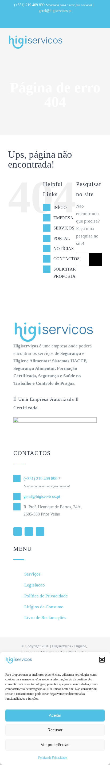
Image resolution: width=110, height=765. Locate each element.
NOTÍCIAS (63, 248)
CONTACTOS (66, 258)
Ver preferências (55, 744)
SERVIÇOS (63, 228)
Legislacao (34, 585)
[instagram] (40, 531)
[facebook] (29, 531)
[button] (102, 659)
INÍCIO (60, 207)
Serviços (32, 574)
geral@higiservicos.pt (55, 11)
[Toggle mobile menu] (100, 39)
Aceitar (55, 715)
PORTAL (61, 238)
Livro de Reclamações (45, 617)
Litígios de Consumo (44, 606)
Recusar (55, 730)
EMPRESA (63, 218)
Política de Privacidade (52, 757)
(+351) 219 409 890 (29, 5)
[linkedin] (17, 531)
